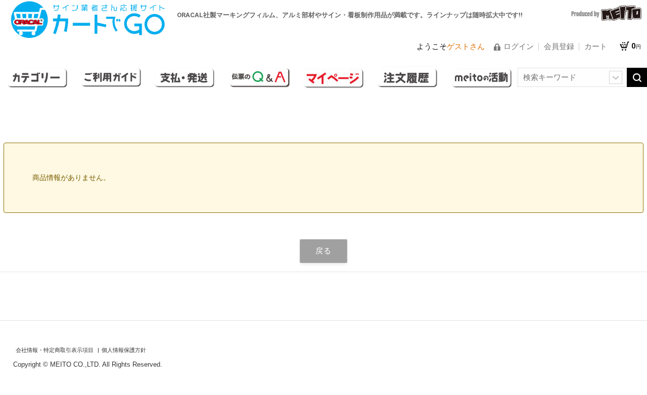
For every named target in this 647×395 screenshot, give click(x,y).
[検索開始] (637, 77)
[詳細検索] (615, 77)
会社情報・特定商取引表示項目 (55, 350)
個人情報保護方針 (124, 350)
